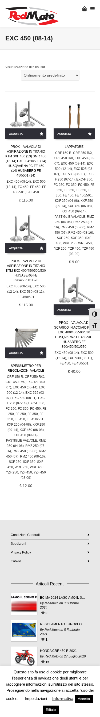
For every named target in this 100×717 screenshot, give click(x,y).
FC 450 (23, 187)
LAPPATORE (74, 147)
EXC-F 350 (84, 179)
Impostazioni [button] (36, 698)
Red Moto (52, 630)
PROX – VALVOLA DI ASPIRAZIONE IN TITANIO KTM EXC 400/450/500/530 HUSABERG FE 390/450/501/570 (26, 270)
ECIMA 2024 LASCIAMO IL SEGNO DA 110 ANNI (63, 597)
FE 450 (35, 187)
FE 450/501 (83, 195)
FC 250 (59, 185)
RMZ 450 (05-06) (73, 227)
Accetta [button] (84, 699)
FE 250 (69, 190)
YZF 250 (60, 248)
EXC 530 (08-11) (73, 174)
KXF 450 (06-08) (80, 206)
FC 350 (71, 185)
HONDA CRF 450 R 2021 (58, 651)
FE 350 (81, 190)
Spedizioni (18, 544)
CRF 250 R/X (82, 153)
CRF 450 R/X (63, 158)
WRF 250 (70, 243)
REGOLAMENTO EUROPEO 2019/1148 (63, 624)
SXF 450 (32, 192)
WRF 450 (85, 243)
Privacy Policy (21, 552)
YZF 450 (74, 248)
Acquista (16, 133)
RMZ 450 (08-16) (80, 232)
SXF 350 (77, 238)
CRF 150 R (63, 153)
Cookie (16, 561)
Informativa (62, 698)
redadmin (51, 603)
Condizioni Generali (25, 535)
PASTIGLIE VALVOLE (69, 217)
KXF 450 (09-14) (74, 211)
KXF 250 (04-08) (67, 201)
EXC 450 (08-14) (18, 181)
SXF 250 (63, 238)
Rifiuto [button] (51, 710)
